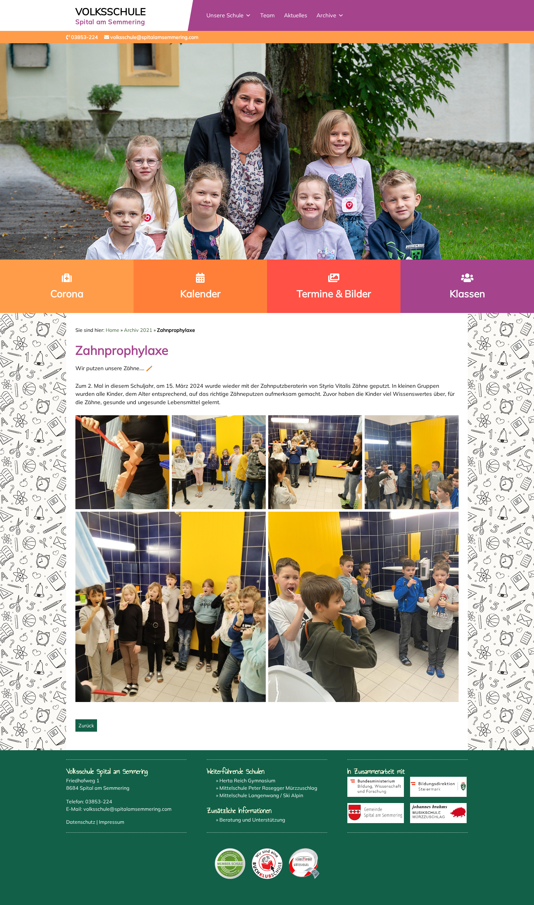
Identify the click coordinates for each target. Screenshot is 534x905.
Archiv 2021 (138, 330)
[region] (267, 151)
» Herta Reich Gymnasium (245, 780)
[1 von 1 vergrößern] (161, 423)
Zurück (86, 725)
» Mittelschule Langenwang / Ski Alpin (259, 795)
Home (112, 330)
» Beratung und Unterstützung (250, 820)
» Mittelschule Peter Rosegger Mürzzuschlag (266, 788)
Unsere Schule (225, 15)
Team (267, 15)
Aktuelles (295, 15)
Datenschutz (80, 822)
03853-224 (98, 801)
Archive (326, 15)
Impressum (111, 822)
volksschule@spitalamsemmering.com (127, 809)
